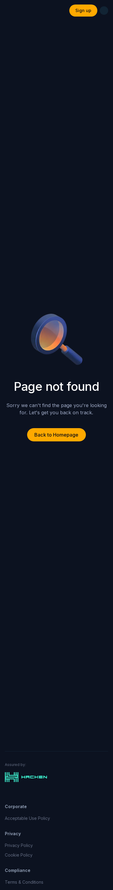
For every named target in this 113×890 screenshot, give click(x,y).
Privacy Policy (19, 845)
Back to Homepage (56, 435)
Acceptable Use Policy (27, 818)
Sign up (83, 10)
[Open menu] (104, 10)
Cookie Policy (19, 854)
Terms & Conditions (24, 882)
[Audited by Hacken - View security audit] (56, 777)
